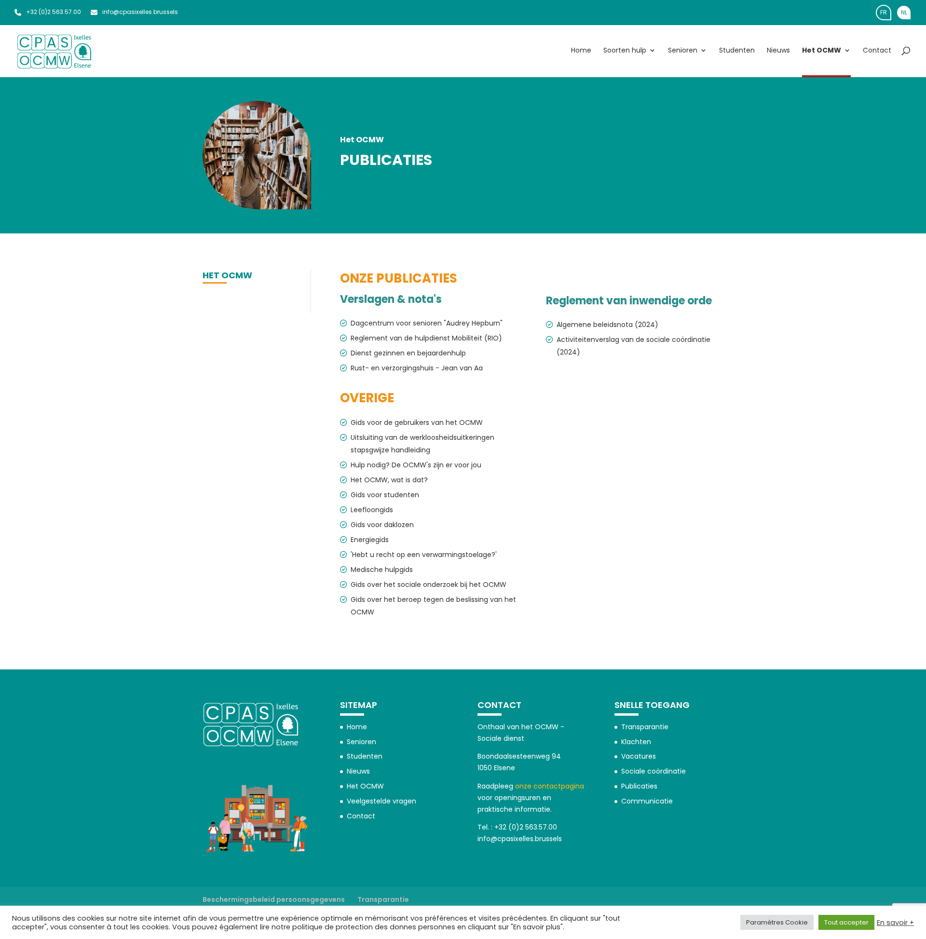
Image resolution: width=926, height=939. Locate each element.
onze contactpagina (549, 786)
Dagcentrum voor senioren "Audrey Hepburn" (427, 323)
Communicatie (647, 801)
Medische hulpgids (382, 569)
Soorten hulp (624, 51)
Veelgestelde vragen (381, 801)
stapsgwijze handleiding (390, 450)
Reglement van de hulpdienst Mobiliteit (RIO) (426, 338)
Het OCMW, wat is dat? (390, 480)
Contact (877, 51)
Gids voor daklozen (382, 525)
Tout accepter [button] (846, 922)
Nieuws (778, 51)
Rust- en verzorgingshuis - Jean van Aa (417, 368)
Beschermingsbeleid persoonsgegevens (274, 899)
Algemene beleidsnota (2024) (607, 324)
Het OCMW (821, 51)
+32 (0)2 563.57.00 (53, 12)
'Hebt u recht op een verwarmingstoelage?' (424, 554)
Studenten (737, 51)
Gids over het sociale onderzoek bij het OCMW (428, 584)
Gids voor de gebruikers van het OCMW (417, 422)
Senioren (682, 51)
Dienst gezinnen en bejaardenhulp (408, 353)
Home (581, 51)
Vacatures (638, 756)
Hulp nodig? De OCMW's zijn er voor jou (416, 465)
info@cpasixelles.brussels (140, 12)
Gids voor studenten (385, 495)
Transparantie (644, 727)
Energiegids (370, 539)
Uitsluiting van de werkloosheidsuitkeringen (422, 437)
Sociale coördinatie (653, 771)
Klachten (636, 742)
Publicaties (639, 786)
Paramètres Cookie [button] (777, 922)
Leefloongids (372, 510)
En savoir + (895, 922)
